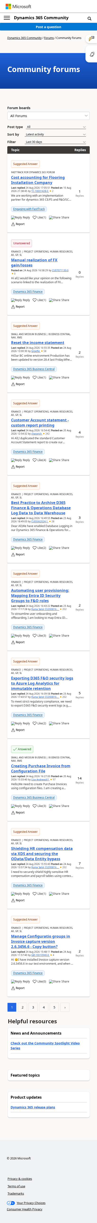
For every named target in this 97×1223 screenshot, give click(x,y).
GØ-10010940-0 (40, 955)
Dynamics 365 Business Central (34, 369)
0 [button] (14, 273)
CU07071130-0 (60, 270)
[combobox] (48, 116)
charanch (36, 433)
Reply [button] (26, 217)
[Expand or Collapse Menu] (7, 18)
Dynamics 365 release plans (33, 1107)
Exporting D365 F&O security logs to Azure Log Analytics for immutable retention (42, 683)
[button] (89, 18)
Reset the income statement (37, 342)
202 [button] (64, 609)
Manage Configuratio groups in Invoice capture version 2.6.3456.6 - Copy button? (40, 941)
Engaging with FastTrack (29, 209)
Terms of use (16, 1186)
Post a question (48, 27)
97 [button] (54, 779)
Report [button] (20, 224)
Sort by (13, 134)
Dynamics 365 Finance (28, 292)
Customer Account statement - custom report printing (40, 422)
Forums (49, 38)
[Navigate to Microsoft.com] (18, 6)
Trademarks (16, 1193)
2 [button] (52, 191)
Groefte (35, 351)
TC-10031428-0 (40, 191)
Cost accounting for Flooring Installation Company (38, 180)
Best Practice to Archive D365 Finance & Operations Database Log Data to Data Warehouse (41, 508)
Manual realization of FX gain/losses (34, 262)
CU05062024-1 (39, 521)
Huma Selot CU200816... (45, 609)
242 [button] (47, 433)
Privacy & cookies (20, 1179)
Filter (11, 142)
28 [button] (52, 521)
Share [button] (65, 217)
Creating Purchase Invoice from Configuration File (40, 768)
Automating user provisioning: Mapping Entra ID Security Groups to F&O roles (40, 595)
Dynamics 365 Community (41, 17)
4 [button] (53, 955)
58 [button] (44, 351)
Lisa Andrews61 (40, 779)
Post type (15, 127)
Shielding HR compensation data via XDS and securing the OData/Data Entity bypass (42, 853)
